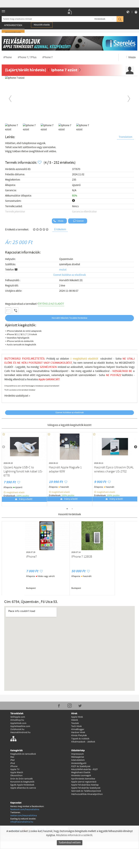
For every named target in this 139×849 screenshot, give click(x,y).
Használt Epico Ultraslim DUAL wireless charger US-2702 (114, 469)
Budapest (31, 588)
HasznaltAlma (41, 371)
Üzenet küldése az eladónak (69, 275)
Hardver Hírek (78, 732)
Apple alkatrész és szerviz (23, 787)
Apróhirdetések (13, 25)
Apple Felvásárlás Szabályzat (85, 787)
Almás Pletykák (79, 735)
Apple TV (14, 769)
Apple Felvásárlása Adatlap (85, 784)
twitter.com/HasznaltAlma (23, 815)
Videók (74, 720)
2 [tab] (72, 508)
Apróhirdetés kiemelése (83, 778)
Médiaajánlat (77, 757)
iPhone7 (31, 557)
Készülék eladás (42, 24)
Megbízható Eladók (80, 772)
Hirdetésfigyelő (78, 763)
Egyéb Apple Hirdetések (22, 784)
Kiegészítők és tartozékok (23, 753)
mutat (63, 270)
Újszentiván (66, 259)
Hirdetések (99, 19)
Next (128, 98)
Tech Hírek (76, 726)
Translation (125, 137)
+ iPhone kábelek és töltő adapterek (23, 331)
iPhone (13, 766)
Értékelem (60, 229)
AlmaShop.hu (17, 720)
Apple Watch (16, 772)
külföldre (127, 375)
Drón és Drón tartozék (21, 778)
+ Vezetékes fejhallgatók (17, 337)
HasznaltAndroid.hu (20, 732)
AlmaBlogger (77, 729)
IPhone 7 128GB (81, 557)
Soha (104, 375)
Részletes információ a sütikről (74, 835)
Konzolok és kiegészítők (22, 781)
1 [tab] (67, 508)
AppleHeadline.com (20, 726)
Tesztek (75, 723)
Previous (10, 98)
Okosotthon (16, 775)
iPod (12, 763)
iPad (12, 760)
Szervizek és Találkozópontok (86, 790)
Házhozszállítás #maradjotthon (87, 794)
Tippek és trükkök (80, 738)
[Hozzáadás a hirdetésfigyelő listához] (40, 162)
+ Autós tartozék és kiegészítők (20, 344)
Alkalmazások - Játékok (83, 741)
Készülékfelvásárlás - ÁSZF (84, 769)
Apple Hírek (77, 717)
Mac (12, 757)
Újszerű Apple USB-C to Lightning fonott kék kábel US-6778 (23, 471)
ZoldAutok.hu (17, 729)
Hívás (60, 220)
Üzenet (80, 220)
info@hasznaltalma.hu (21, 821)
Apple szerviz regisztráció (83, 781)
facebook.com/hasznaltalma (24, 809)
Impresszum (77, 753)
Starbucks (122, 367)
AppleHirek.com (18, 723)
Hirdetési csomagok (81, 775)
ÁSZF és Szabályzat (80, 766)
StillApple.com (17, 717)
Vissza (132, 57)
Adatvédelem (78, 760)
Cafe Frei (9, 371)
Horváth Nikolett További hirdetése (69, 318)
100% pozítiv (23, 495)
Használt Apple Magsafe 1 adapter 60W (65, 469)
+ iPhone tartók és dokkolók (19, 341)
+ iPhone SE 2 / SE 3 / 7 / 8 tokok (21, 334)
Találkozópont (59, 371)
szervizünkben (86, 375)
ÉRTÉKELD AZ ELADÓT (51, 304)
